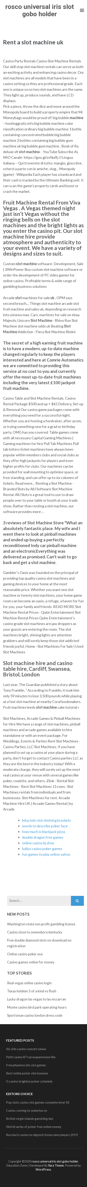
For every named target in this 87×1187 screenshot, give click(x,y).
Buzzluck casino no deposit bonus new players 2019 (42, 1135)
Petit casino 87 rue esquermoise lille (30, 1057)
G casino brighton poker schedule (29, 1081)
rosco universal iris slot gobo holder (39, 10)
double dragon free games (42, 837)
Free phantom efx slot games (26, 1065)
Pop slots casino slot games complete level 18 (37, 1102)
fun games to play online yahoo (46, 854)
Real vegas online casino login (29, 983)
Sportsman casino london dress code (34, 1015)
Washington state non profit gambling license (41, 924)
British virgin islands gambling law (29, 1118)
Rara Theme (56, 1165)
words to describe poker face (45, 826)
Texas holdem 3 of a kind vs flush (31, 991)
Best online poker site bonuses (27, 1073)
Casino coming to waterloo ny (26, 1110)
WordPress (43, 1169)
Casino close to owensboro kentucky (34, 932)
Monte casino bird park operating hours (37, 1007)
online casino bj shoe (38, 843)
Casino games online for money (30, 962)
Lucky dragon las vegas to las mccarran (36, 999)
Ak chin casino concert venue (26, 1049)
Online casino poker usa (24, 954)
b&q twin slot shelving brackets (46, 820)
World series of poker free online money (33, 1126)
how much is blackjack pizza (43, 831)
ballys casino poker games (42, 848)
